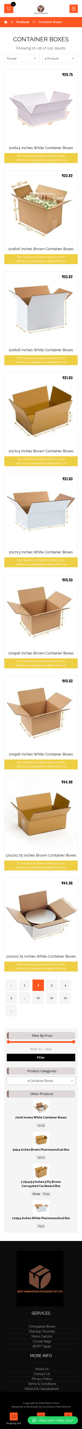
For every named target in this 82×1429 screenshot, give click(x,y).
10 (38, 998)
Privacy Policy (42, 1379)
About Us (42, 1369)
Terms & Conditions (42, 1384)
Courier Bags (42, 1341)
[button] (53, 1420)
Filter (41, 1057)
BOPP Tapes (42, 1346)
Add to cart (63, 143)
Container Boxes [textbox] (40, 1081)
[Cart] (8, 8)
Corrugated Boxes (42, 1326)
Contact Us (42, 1374)
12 (65, 998)
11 (51, 998)
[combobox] (41, 1081)
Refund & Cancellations (42, 1389)
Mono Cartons (41, 1336)
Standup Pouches (42, 1331)
